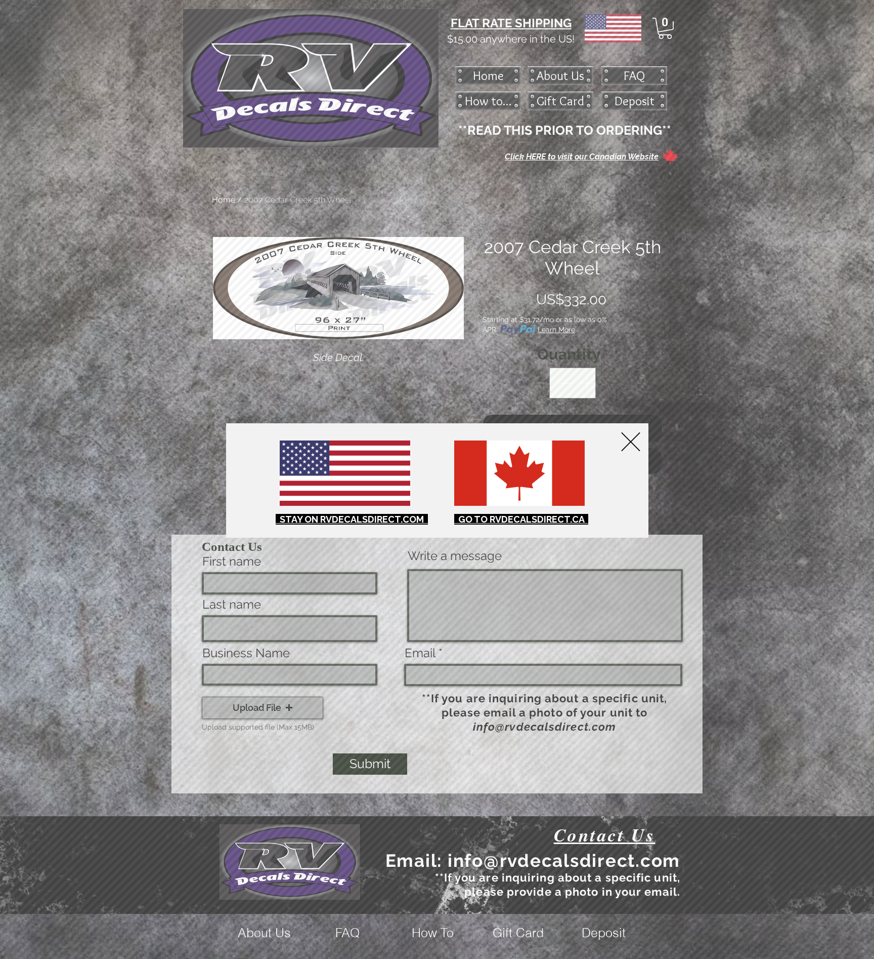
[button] (630, 441)
